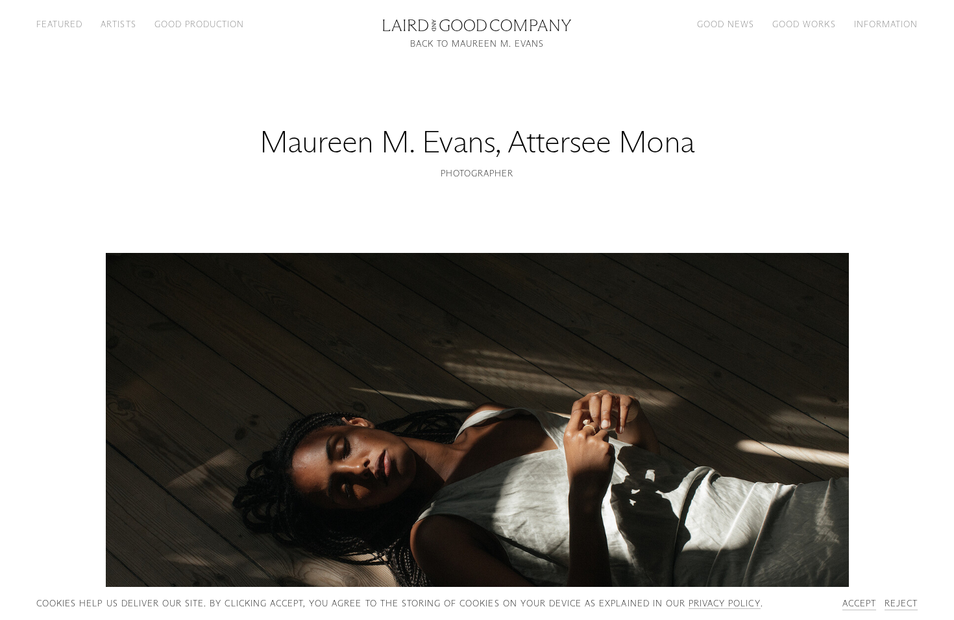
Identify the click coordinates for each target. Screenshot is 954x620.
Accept (859, 603)
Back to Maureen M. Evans (477, 44)
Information (886, 24)
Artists (118, 24)
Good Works (803, 24)
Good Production (199, 24)
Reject (901, 603)
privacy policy (725, 603)
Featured (59, 24)
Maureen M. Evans (377, 142)
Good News (725, 24)
